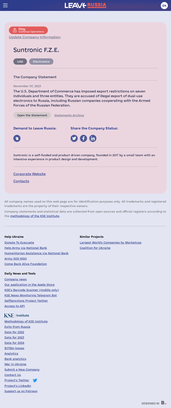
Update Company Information (35, 37)
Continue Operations (31, 30)
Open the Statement (32, 115)
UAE (20, 61)
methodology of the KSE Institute (34, 215)
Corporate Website (29, 174)
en (164, 5)
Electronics (41, 61)
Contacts (21, 181)
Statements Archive (69, 115)
